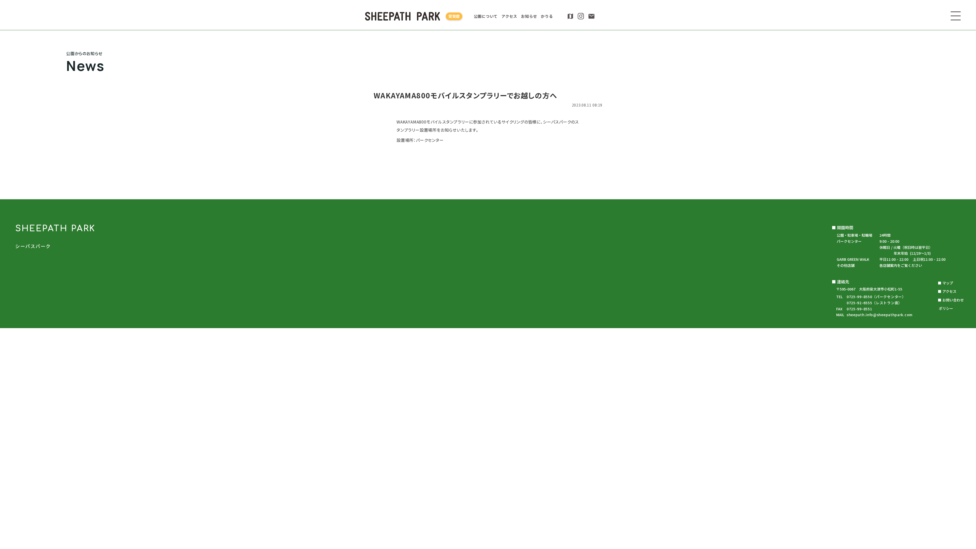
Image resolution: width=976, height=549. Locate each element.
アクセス (509, 16)
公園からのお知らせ (488, 194)
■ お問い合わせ (951, 299)
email (591, 16)
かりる (547, 16)
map (570, 16)
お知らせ (529, 16)
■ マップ (945, 282)
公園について (486, 16)
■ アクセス (947, 291)
